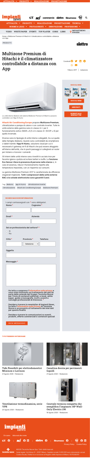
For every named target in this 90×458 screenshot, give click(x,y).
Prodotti (24, 1)
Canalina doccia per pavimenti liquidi (64, 369)
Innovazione (55, 26)
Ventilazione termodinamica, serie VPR (22, 405)
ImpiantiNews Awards (78, 31)
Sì (10, 231)
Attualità (8, 1)
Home (4, 36)
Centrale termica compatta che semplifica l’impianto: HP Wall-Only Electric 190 (65, 406)
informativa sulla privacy (40, 290)
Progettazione (59, 1)
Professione (71, 26)
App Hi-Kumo (21, 184)
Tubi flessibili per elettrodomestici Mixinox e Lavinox (22, 369)
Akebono (10, 184)
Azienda (35, 216)
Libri (63, 31)
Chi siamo (6, 435)
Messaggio (12, 262)
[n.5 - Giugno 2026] (75, 93)
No (10, 234)
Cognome (37, 205)
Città (9, 239)
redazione (84, 70)
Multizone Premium (50, 188)
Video (9, 31)
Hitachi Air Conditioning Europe (29, 188)
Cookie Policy (82, 444)
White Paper (20, 31)
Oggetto (10, 250)
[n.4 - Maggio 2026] (84, 93)
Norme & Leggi (16, 26)
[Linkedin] (28, 440)
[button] (86, 18)
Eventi (32, 31)
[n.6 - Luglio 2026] (67, 93)
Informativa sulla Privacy (29, 306)
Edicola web (76, 101)
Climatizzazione (9, 188)
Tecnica (76, 23)
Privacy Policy (69, 444)
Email (9, 216)
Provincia (28, 239)
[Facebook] (9, 440)
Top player (44, 31)
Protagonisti (36, 26)
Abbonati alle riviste (19, 435)
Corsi (55, 31)
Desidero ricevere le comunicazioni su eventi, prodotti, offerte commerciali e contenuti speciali (31, 316)
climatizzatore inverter (36, 184)
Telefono (44, 239)
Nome (9, 205)
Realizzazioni (41, 1)
